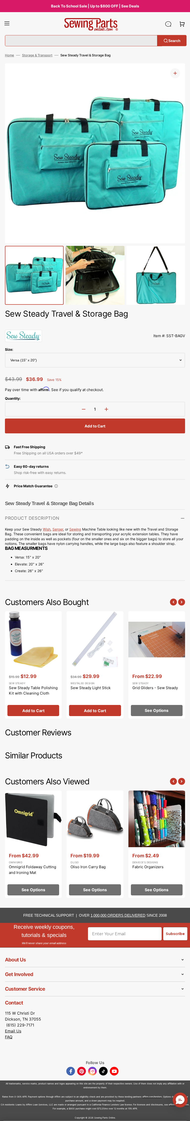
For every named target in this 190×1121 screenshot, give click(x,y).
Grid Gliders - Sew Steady (155, 687)
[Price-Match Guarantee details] (56, 486)
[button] (6, 24)
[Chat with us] (168, 24)
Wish (46, 529)
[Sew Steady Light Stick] (95, 665)
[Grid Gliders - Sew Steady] (156, 665)
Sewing (75, 529)
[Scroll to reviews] (95, 325)
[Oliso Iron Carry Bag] (95, 844)
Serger (57, 529)
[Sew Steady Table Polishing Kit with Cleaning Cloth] (33, 665)
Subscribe (175, 934)
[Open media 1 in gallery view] (175, 73)
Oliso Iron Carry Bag (88, 866)
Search (174, 40)
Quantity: (13, 398)
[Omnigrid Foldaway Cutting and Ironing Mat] (33, 844)
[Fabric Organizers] (156, 844)
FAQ (8, 1036)
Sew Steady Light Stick (91, 687)
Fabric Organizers (148, 866)
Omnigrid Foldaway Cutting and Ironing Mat (32, 869)
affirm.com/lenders (152, 1096)
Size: (9, 349)
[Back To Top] (183, 1114)
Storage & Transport (37, 55)
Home (9, 55)
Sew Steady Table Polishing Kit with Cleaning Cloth (33, 690)
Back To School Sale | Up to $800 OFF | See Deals (95, 6)
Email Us (13, 1030)
